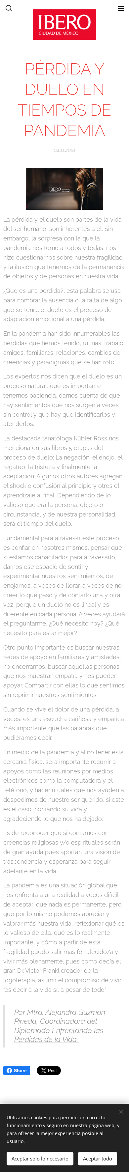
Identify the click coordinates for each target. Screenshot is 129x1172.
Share (20, 1070)
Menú (120, 8)
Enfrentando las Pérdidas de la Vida (58, 1035)
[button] (8, 8)
